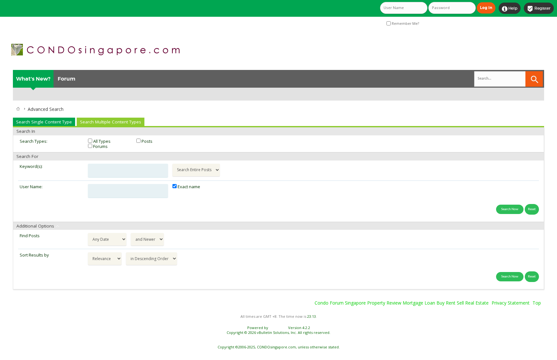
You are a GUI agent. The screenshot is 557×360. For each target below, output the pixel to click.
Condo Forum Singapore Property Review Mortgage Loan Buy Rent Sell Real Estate (402, 303)
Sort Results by (34, 255)
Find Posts (30, 235)
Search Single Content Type (44, 122)
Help (509, 8)
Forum (66, 78)
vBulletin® (278, 327)
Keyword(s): (31, 166)
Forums (100, 146)
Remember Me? (405, 23)
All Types (101, 141)
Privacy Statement (511, 303)
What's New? (33, 78)
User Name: (31, 186)
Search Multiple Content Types (110, 122)
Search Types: (33, 141)
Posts (146, 141)
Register (539, 8)
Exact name (188, 186)
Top (537, 303)
